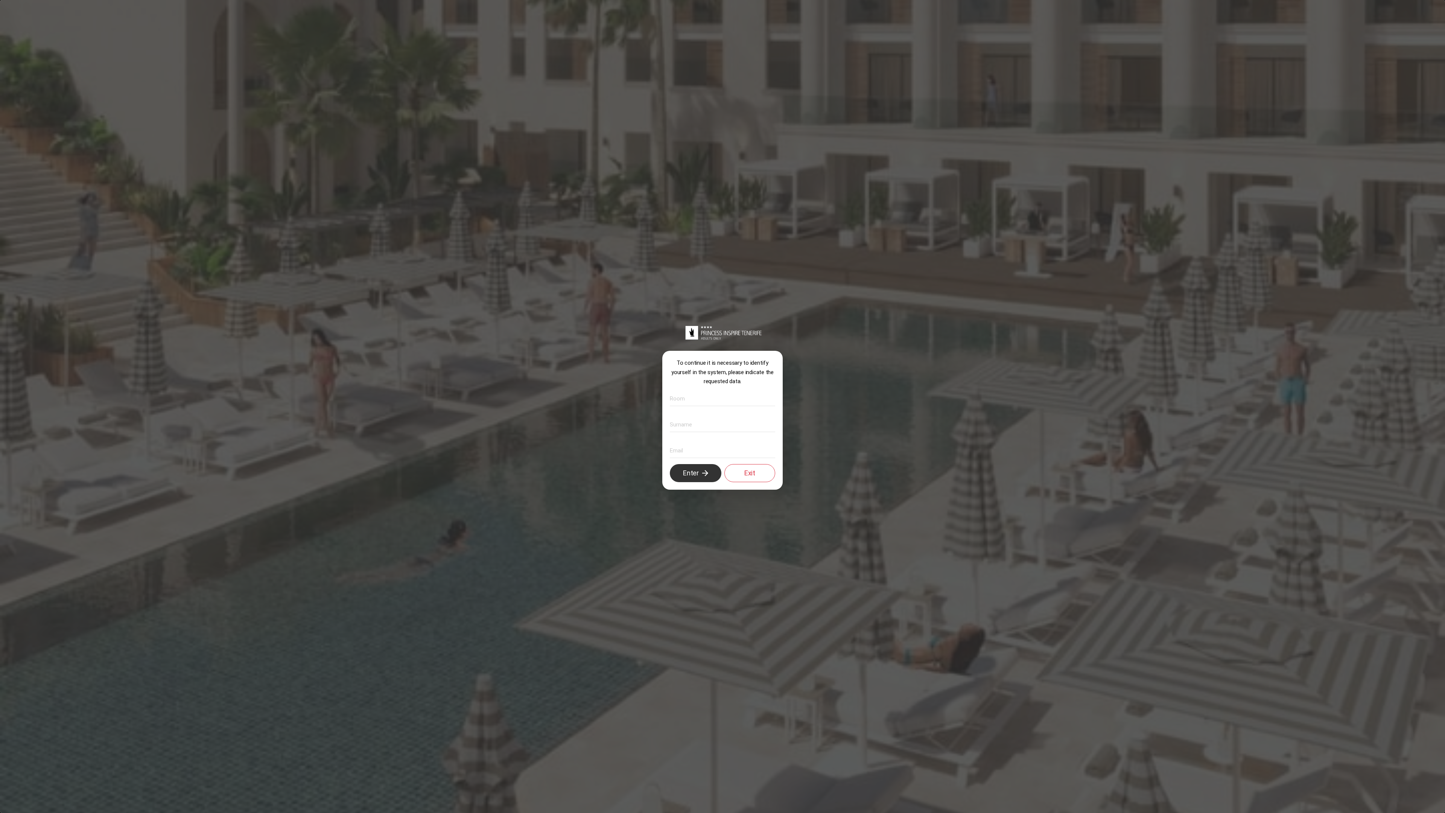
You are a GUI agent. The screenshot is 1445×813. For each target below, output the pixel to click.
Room (675, 398)
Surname (678, 424)
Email (675, 450)
